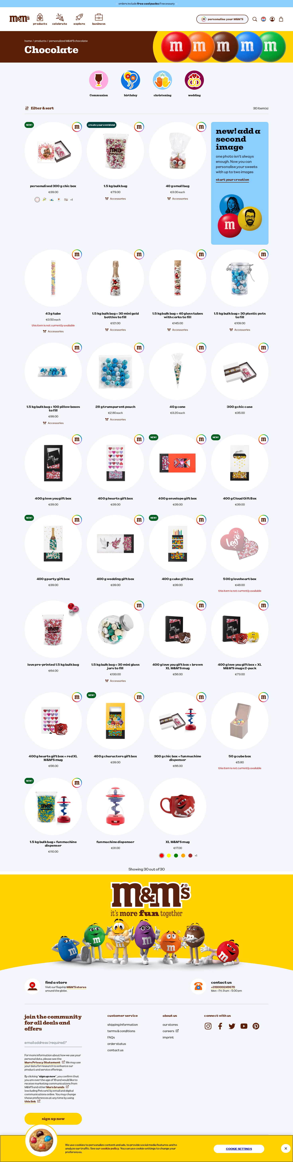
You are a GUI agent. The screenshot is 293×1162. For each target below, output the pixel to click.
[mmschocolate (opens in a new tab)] (256, 1026)
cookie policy (110, 1148)
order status (116, 1043)
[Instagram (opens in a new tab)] (208, 1026)
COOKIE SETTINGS (239, 1148)
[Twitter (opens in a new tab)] (232, 1026)
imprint (168, 1037)
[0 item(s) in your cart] (281, 19)
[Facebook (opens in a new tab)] (220, 1026)
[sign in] (272, 19)
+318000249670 (223, 987)
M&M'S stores (76, 987)
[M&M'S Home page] (19, 19)
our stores (170, 1024)
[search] (255, 19)
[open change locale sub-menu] (263, 19)
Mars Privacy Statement (42, 1062)
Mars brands (55, 1087)
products (40, 40)
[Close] (286, 1148)
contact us (115, 1050)
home (28, 40)
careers (168, 1031)
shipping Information (122, 1024)
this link (30, 1101)
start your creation (232, 179)
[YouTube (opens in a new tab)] (244, 1026)
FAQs (111, 1037)
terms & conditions (121, 1031)
